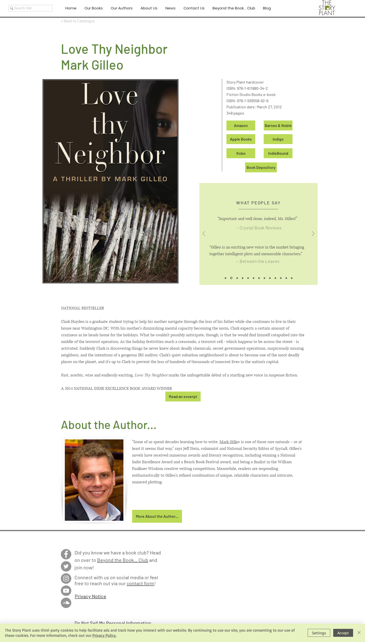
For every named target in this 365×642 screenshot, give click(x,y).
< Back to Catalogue (78, 20)
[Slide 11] (281, 278)
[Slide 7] (259, 278)
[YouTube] (66, 590)
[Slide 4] (242, 278)
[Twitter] (66, 566)
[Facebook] (66, 554)
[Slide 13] (291, 278)
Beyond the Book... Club (122, 560)
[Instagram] (66, 578)
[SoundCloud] (66, 603)
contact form (140, 583)
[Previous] (204, 234)
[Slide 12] (286, 278)
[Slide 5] (248, 278)
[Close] (359, 633)
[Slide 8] (264, 278)
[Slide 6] (253, 278)
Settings (319, 632)
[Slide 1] (225, 278)
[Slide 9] (270, 278)
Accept (343, 632)
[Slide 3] (237, 278)
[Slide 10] (275, 278)
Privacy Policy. (104, 635)
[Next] (313, 234)
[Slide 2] (231, 278)
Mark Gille (228, 442)
